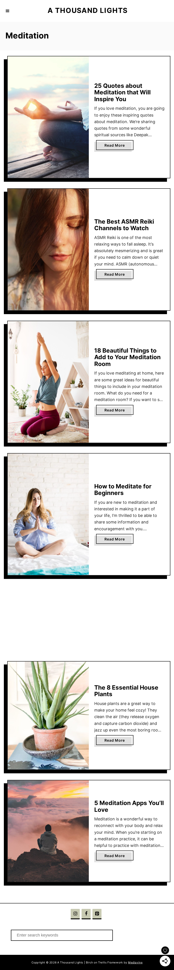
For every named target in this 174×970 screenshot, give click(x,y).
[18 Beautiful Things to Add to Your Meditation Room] (48, 382)
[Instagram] (75, 914)
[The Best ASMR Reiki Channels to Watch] (48, 249)
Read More (116, 146)
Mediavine (135, 962)
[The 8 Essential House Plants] (48, 715)
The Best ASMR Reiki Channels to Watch (124, 225)
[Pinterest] (97, 914)
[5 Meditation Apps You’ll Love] (48, 831)
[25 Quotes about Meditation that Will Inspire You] (48, 117)
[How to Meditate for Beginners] (48, 514)
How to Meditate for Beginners (123, 490)
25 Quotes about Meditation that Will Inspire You (122, 92)
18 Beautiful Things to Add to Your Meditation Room (127, 357)
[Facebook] (86, 914)
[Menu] (7, 11)
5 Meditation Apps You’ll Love (129, 806)
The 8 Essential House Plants (126, 691)
